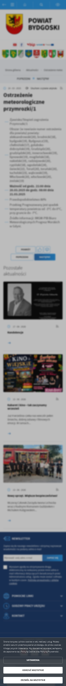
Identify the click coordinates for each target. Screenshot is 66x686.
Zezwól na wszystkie (33, 680)
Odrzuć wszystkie (33, 670)
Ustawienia (33, 660)
